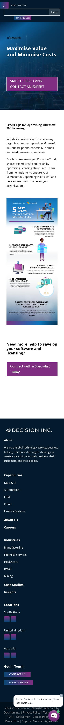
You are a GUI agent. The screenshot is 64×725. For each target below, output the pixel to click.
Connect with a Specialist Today (30, 369)
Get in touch (23, 18)
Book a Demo (18, 682)
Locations (11, 605)
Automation (11, 490)
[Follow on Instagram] (13, 619)
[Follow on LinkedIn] (7, 619)
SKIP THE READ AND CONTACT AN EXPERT (27, 83)
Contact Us (17, 674)
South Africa (12, 612)
